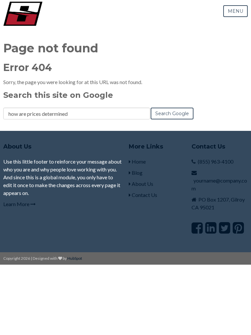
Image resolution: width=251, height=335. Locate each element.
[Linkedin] (210, 228)
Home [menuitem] (138, 161)
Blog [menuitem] (136, 172)
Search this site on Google (58, 95)
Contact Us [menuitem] (144, 195)
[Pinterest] (238, 228)
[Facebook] (197, 228)
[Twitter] (224, 228)
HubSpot (74, 258)
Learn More (16, 204)
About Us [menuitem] (142, 184)
